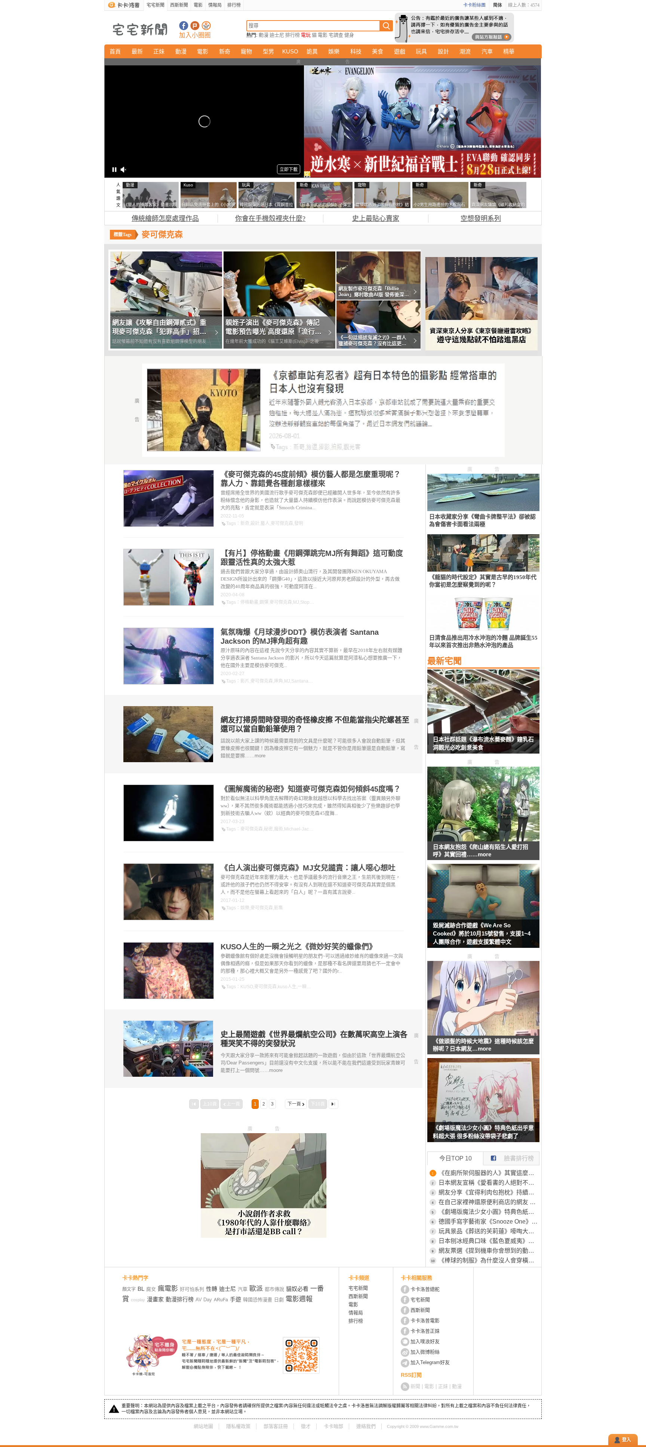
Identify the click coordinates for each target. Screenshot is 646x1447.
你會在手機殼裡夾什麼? (270, 218)
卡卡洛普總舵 (425, 1289)
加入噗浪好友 (195, 25)
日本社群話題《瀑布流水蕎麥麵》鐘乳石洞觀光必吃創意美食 (483, 743)
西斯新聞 (179, 5)
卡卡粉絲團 (474, 5)
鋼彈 (263, 602)
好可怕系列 (192, 1289)
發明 (298, 523)
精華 (508, 51)
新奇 (224, 51)
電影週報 (299, 1299)
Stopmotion (311, 602)
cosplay (138, 1300)
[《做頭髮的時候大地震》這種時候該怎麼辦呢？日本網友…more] (483, 1033)
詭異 (312, 51)
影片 (244, 681)
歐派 (256, 1288)
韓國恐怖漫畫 (257, 1299)
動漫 (263, 35)
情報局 (215, 5)
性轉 (211, 1289)
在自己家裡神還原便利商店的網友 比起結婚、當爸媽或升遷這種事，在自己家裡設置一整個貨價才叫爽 (489, 1202)
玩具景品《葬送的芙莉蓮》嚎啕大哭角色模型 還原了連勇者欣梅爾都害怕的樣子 (489, 1231)
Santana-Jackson (309, 681)
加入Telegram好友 (430, 1362)
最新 (137, 51)
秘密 (268, 829)
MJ (296, 602)
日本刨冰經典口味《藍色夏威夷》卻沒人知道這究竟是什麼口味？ (489, 1241)
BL (141, 1289)
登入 (626, 1440)
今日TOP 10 (455, 1158)
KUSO (290, 51)
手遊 (235, 1299)
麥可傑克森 (282, 523)
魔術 (278, 829)
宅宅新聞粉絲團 (183, 25)
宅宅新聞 (155, 5)
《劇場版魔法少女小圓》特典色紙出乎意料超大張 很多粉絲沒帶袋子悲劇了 (483, 1132)
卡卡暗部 (333, 1426)
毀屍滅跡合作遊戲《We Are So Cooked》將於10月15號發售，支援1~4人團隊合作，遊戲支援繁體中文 (481, 933)
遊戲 (399, 51)
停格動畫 (249, 602)
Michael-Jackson (301, 829)
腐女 (151, 1289)
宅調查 (336, 35)
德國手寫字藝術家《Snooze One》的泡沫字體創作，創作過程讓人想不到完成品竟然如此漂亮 (489, 1221)
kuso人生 (287, 986)
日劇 (279, 1299)
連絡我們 (366, 1426)
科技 (356, 51)
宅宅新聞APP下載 (206, 25)
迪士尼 (277, 35)
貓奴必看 (297, 1289)
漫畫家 (155, 1299)
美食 (377, 51)
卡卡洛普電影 (425, 1320)
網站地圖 (203, 1426)
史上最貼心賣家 (375, 218)
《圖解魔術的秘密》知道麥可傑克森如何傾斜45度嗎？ (311, 789)
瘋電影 (168, 1288)
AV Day (204, 1299)
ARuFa (221, 1299)
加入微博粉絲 (425, 1352)
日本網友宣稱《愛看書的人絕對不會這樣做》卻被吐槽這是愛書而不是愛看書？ (489, 1182)
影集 (278, 907)
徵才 (306, 1426)
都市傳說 (274, 1289)
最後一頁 (333, 1104)
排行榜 (234, 5)
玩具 (421, 51)
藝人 (265, 523)
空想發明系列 (481, 218)
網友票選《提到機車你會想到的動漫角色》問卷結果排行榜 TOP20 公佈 (489, 1250)
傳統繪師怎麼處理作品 (165, 218)
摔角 (278, 681)
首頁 (115, 51)
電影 (198, 5)
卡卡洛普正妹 (425, 1331)
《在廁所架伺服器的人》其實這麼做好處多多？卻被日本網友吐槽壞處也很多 (489, 1173)
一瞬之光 (307, 986)
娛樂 (333, 51)
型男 (268, 51)
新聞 (415, 1386)
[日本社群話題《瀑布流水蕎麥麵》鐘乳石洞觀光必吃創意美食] (483, 716)
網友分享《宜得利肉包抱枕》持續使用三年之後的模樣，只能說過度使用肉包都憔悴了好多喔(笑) (489, 1192)
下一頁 (294, 1104)
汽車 (487, 51)
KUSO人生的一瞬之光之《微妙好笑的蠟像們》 (298, 947)
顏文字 (129, 1289)
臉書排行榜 (519, 1158)
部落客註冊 (276, 1426)
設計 (443, 51)
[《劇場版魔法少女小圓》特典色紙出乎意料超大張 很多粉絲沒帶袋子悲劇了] (483, 1104)
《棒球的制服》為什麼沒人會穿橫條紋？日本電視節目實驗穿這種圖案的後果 (489, 1260)
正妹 (158, 51)
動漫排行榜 (180, 1299)
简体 (497, 5)
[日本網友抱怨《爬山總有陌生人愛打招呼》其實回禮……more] (483, 839)
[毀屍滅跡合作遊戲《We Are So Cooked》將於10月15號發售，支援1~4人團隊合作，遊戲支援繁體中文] (483, 910)
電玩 (306, 35)
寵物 (246, 51)
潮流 (465, 51)
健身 (349, 35)
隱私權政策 (238, 1426)
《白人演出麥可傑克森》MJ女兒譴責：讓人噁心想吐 (308, 868)
